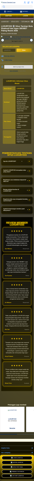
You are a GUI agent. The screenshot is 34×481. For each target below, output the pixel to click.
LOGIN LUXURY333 (18, 457)
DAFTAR (8, 16)
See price (12, 428)
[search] (17, 6)
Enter (24, 50)
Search (3, 6)
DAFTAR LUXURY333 (18, 462)
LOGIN (25, 16)
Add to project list (18, 67)
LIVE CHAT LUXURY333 (18, 476)
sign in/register (14, 71)
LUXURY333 (20, 88)
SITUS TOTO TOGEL (18, 466)
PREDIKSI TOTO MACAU (18, 471)
